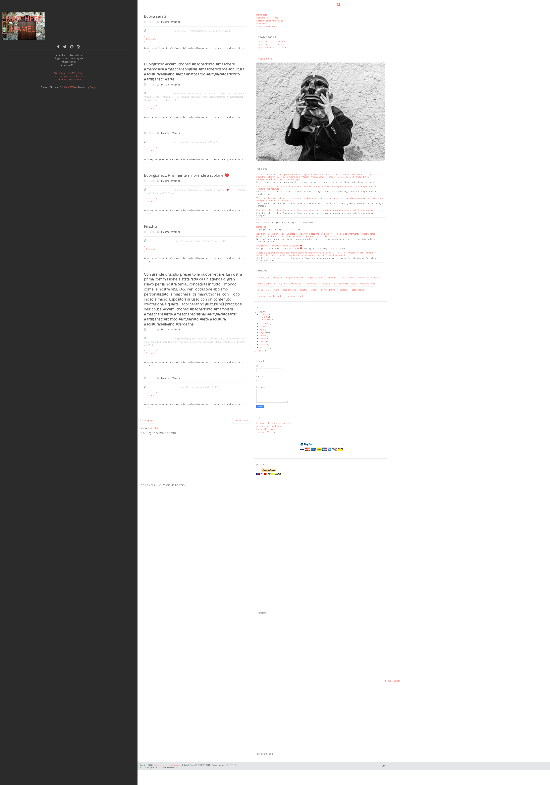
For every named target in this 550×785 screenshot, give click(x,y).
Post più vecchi (241, 420)
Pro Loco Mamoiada (265, 429)
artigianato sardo (178, 48)
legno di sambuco (266, 283)
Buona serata (155, 16)
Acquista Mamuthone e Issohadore (272, 47)
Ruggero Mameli (328, 289)
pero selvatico (289, 289)
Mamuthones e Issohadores (69, 55)
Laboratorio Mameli (69, 65)
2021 (260, 312)
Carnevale (331, 277)
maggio (263, 335)
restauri (314, 289)
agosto (263, 326)
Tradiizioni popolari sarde (270, 296)
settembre (265, 323)
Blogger (93, 87)
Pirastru (150, 226)
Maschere (325, 283)
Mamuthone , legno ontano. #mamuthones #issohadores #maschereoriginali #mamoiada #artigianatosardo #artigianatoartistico (316, 210)
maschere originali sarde (226, 48)
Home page (147, 420)
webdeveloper (174, 765)
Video (302, 296)
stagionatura (358, 289)
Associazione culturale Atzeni (269, 426)
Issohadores (190, 48)
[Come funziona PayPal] (321, 448)
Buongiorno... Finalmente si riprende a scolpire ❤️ (186, 175)
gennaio (264, 347)
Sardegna (344, 289)
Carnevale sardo (347, 277)
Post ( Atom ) (154, 428)
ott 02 (265, 317)
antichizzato (263, 277)
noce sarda (263, 289)
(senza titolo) (262, 226)
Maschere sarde (367, 283)
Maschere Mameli (24, 24)
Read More (151, 39)
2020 (260, 351)
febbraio (264, 344)
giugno (263, 332)
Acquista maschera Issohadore (68, 76)
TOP (385, 765)
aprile (263, 338)
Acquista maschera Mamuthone (69, 73)
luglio (262, 329)
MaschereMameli (170, 21)
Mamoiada (200, 48)
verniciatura (291, 296)
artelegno (151, 48)
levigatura (283, 283)
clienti (361, 277)
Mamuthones (211, 48)
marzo (263, 341)
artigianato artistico (163, 48)
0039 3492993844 (68, 87)
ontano (275, 289)
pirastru (303, 289)
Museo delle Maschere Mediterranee (273, 423)
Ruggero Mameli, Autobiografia (69, 58)
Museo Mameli (69, 62)
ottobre (264, 314)
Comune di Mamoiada (266, 432)
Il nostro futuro (264, 58)
